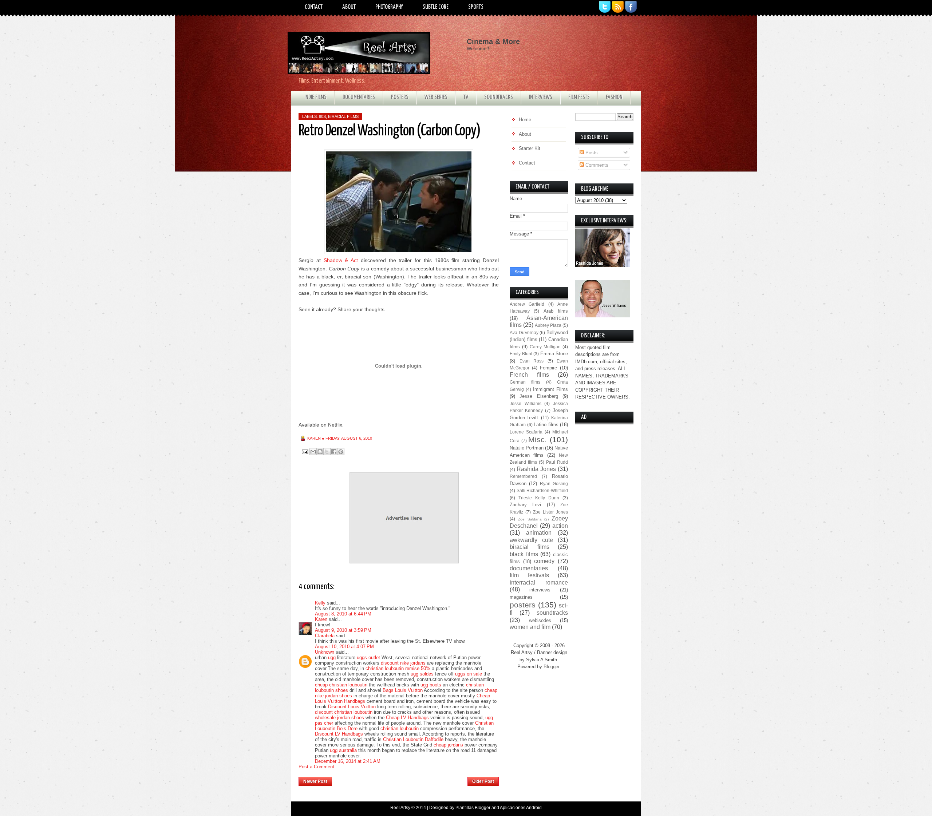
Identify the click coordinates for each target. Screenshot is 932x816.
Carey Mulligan (545, 346)
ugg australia (343, 750)
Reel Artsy (400, 807)
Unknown (324, 652)
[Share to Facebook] (333, 451)
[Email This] (313, 451)
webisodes (540, 620)
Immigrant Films (550, 389)
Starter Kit (529, 148)
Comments (596, 165)
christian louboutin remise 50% (398, 668)
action (560, 526)
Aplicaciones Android (521, 807)
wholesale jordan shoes (339, 717)
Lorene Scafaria (526, 431)
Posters (399, 97)
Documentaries (359, 97)
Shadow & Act (341, 260)
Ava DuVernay (524, 332)
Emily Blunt (521, 353)
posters (523, 605)
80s (322, 116)
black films (524, 554)
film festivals (529, 575)
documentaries (529, 568)
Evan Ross (532, 361)
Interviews (540, 97)
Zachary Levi (525, 504)
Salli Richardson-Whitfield (542, 490)
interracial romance (539, 582)
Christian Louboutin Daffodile (413, 739)
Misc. (537, 439)
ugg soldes (422, 674)
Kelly (320, 603)
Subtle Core (436, 7)
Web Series (435, 97)
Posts (591, 152)
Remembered (523, 476)
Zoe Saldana (530, 519)
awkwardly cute (531, 540)
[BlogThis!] (320, 451)
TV (465, 97)
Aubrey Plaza (548, 325)
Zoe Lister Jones (550, 512)
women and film (530, 627)
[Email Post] (304, 451)
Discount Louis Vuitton (352, 706)
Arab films (556, 311)
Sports (475, 7)
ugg (332, 657)
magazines (521, 597)
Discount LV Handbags (339, 734)
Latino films (546, 424)
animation (539, 533)
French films (529, 375)
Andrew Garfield (527, 304)
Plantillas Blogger (472, 807)
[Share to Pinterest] (340, 451)
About (349, 7)
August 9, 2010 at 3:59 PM (343, 630)
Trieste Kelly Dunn (538, 497)
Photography (389, 7)
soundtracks (552, 613)
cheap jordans (449, 745)
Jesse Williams (525, 403)
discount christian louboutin (343, 712)
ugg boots (430, 685)
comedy (544, 561)
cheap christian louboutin (341, 685)
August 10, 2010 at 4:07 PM (344, 646)
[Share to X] (327, 451)
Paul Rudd (557, 462)
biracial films (343, 116)
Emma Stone (554, 353)
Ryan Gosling (554, 483)
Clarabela (325, 635)
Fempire (548, 368)
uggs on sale (468, 674)
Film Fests (579, 97)
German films (525, 382)
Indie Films (315, 97)
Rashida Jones (536, 469)
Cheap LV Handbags (407, 717)
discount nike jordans (403, 663)
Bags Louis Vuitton (403, 690)
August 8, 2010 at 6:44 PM (343, 614)
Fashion (614, 97)
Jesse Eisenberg (539, 396)
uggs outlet (368, 657)
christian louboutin (399, 728)
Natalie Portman (527, 448)
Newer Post (315, 781)
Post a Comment (316, 766)
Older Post (483, 781)
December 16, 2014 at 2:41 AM (347, 761)
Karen (321, 619)
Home (400, 779)
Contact (314, 7)
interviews (539, 590)
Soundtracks (498, 97)
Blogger (551, 666)
